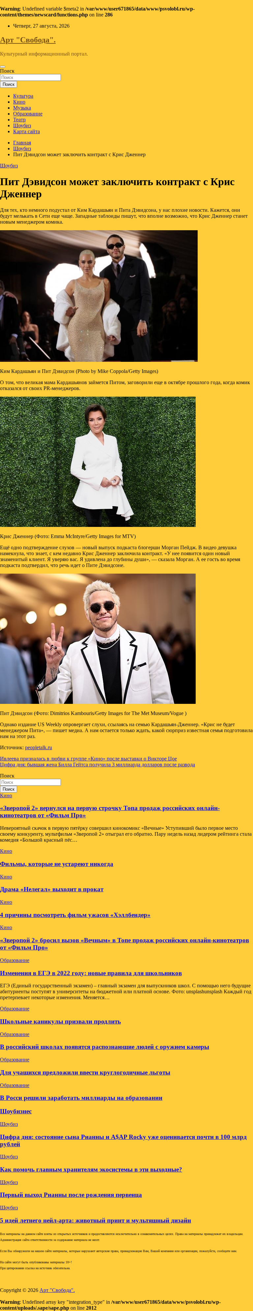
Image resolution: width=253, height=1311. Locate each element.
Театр (19, 119)
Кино (19, 102)
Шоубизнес (16, 1111)
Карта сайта (26, 131)
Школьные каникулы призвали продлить (60, 1021)
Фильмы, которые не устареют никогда (56, 863)
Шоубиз (22, 125)
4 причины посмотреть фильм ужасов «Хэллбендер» (75, 914)
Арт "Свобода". (28, 40)
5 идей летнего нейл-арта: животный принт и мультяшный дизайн (95, 1220)
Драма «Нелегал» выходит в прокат (51, 889)
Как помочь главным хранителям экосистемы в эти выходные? (91, 1169)
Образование (27, 113)
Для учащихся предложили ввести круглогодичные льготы (85, 1072)
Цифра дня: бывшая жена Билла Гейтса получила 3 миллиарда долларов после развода (97, 764)
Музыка (22, 108)
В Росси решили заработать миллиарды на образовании (81, 1097)
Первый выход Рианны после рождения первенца (71, 1194)
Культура (23, 96)
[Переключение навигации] (2, 67)
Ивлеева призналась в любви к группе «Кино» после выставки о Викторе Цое (88, 758)
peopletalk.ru (38, 747)
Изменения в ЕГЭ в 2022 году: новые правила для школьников (91, 973)
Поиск (7, 71)
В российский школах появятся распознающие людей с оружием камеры (104, 1046)
